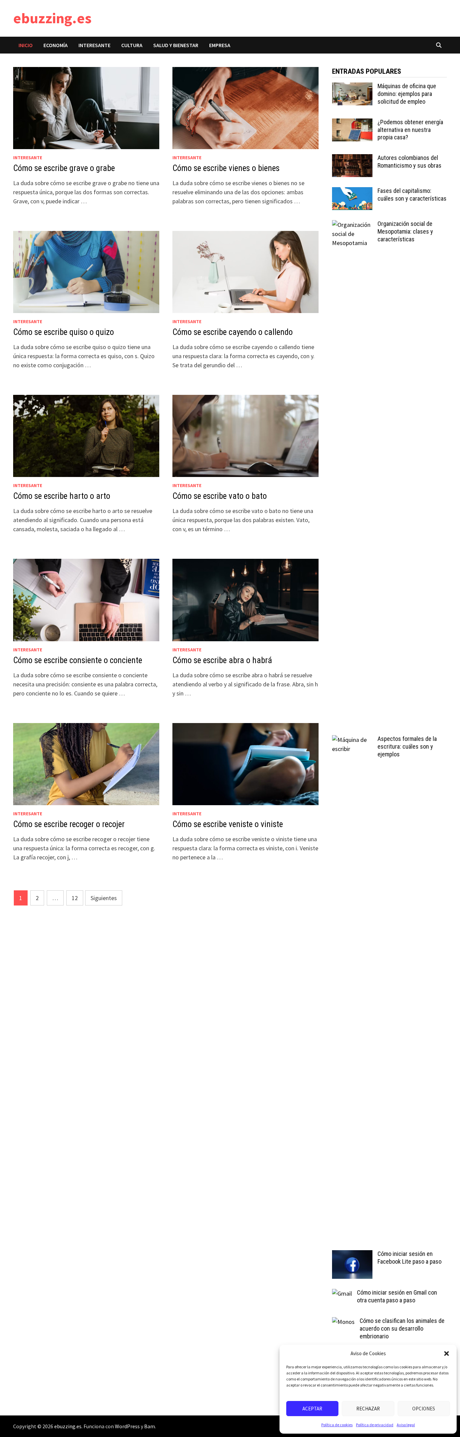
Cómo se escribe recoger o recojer (69, 824)
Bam (149, 1426)
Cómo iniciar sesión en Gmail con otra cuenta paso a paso (397, 1296)
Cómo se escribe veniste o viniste (227, 824)
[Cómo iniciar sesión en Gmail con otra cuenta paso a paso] (342, 1293)
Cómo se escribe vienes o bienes (226, 168)
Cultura (131, 45)
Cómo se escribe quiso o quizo (63, 332)
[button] (446, 1353)
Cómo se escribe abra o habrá (222, 660)
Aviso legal (406, 1424)
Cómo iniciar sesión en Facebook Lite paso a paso (409, 1257)
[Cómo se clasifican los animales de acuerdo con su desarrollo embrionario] (343, 1322)
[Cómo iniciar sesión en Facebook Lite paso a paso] (352, 1255)
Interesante (94, 45)
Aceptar (312, 1408)
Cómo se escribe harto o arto (61, 496)
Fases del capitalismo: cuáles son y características (412, 194)
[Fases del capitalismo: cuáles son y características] (352, 192)
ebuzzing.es (52, 18)
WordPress (127, 1426)
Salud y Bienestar (175, 45)
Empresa (219, 45)
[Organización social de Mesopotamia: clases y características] (352, 225)
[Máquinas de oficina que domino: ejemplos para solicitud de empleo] (352, 87)
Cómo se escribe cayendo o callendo (232, 332)
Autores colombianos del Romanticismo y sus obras (409, 161)
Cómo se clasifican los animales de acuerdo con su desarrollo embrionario (402, 1328)
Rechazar (368, 1408)
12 (75, 898)
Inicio (26, 45)
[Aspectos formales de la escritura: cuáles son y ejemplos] (352, 740)
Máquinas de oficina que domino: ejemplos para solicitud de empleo (406, 93)
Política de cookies (337, 1424)
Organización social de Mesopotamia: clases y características (405, 231)
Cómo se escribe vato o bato (219, 496)
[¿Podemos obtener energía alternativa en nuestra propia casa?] (352, 123)
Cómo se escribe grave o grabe (64, 168)
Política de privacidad (374, 1424)
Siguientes (104, 898)
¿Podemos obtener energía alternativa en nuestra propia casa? (410, 129)
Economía (55, 45)
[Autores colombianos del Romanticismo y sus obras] (352, 159)
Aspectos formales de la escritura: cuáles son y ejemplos (407, 746)
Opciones (423, 1408)
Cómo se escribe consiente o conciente (77, 660)
